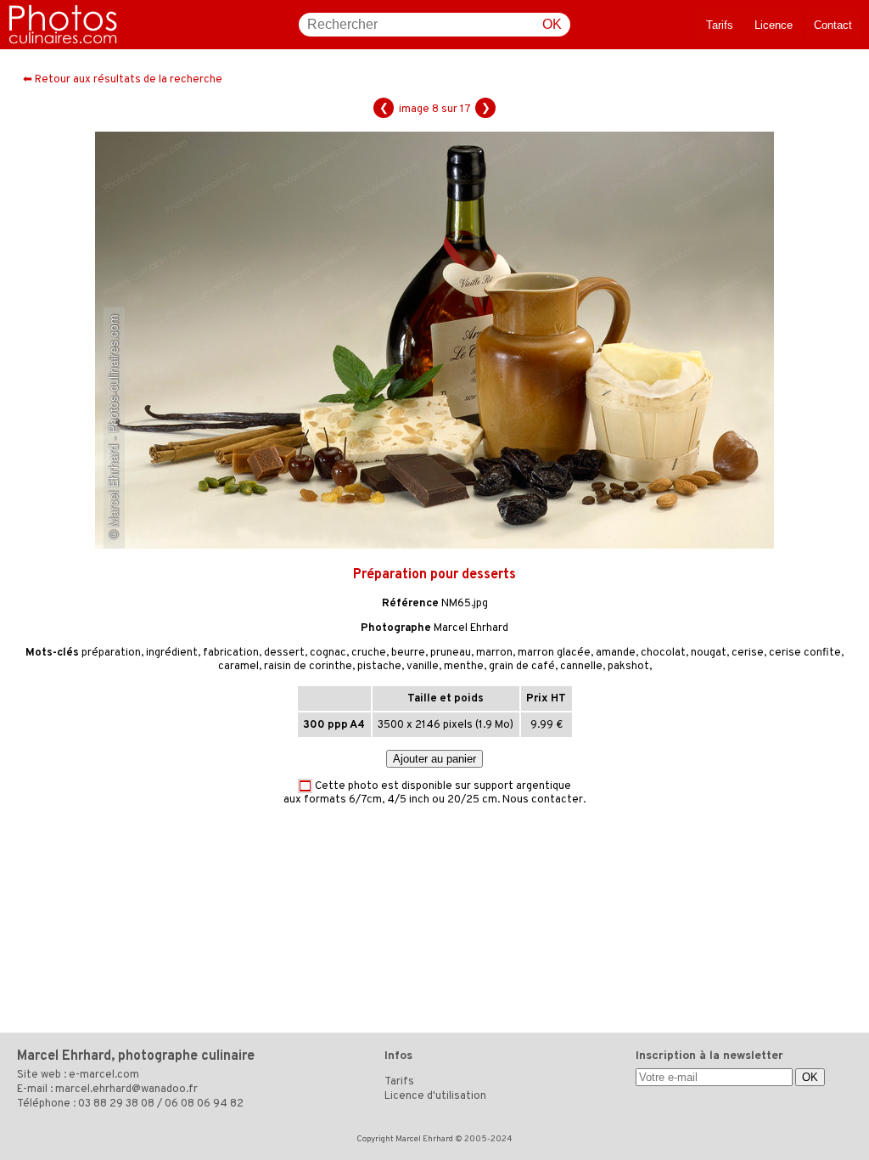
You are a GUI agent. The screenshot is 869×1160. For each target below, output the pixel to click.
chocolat (663, 653)
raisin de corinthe (308, 666)
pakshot (628, 666)
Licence (773, 25)
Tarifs (719, 25)
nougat (708, 653)
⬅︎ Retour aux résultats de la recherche (122, 80)
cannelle (581, 666)
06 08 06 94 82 (204, 1104)
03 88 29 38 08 (116, 1104)
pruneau (450, 653)
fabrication (231, 653)
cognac (328, 653)
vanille (422, 666)
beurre (408, 653)
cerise (748, 653)
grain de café (522, 666)
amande (616, 653)
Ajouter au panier (434, 758)
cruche (368, 653)
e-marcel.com (104, 1075)
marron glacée (554, 653)
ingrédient (172, 653)
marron (494, 653)
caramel (238, 666)
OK (552, 24)
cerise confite (805, 653)
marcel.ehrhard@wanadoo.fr (126, 1089)
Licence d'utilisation (435, 1096)
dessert (284, 653)
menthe (464, 666)
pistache (379, 666)
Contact (833, 25)
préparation (111, 653)
